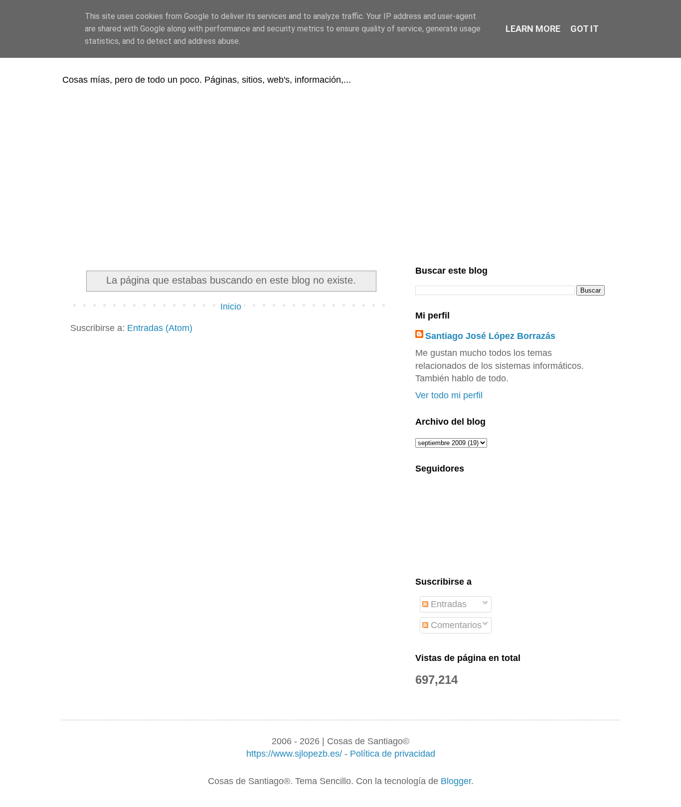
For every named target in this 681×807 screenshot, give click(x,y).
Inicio (230, 307)
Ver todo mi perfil (449, 395)
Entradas (447, 604)
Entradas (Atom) (159, 328)
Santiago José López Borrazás (490, 336)
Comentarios (455, 625)
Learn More (533, 28)
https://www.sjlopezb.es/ (294, 754)
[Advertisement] (340, 173)
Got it (584, 28)
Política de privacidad (392, 754)
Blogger (456, 781)
